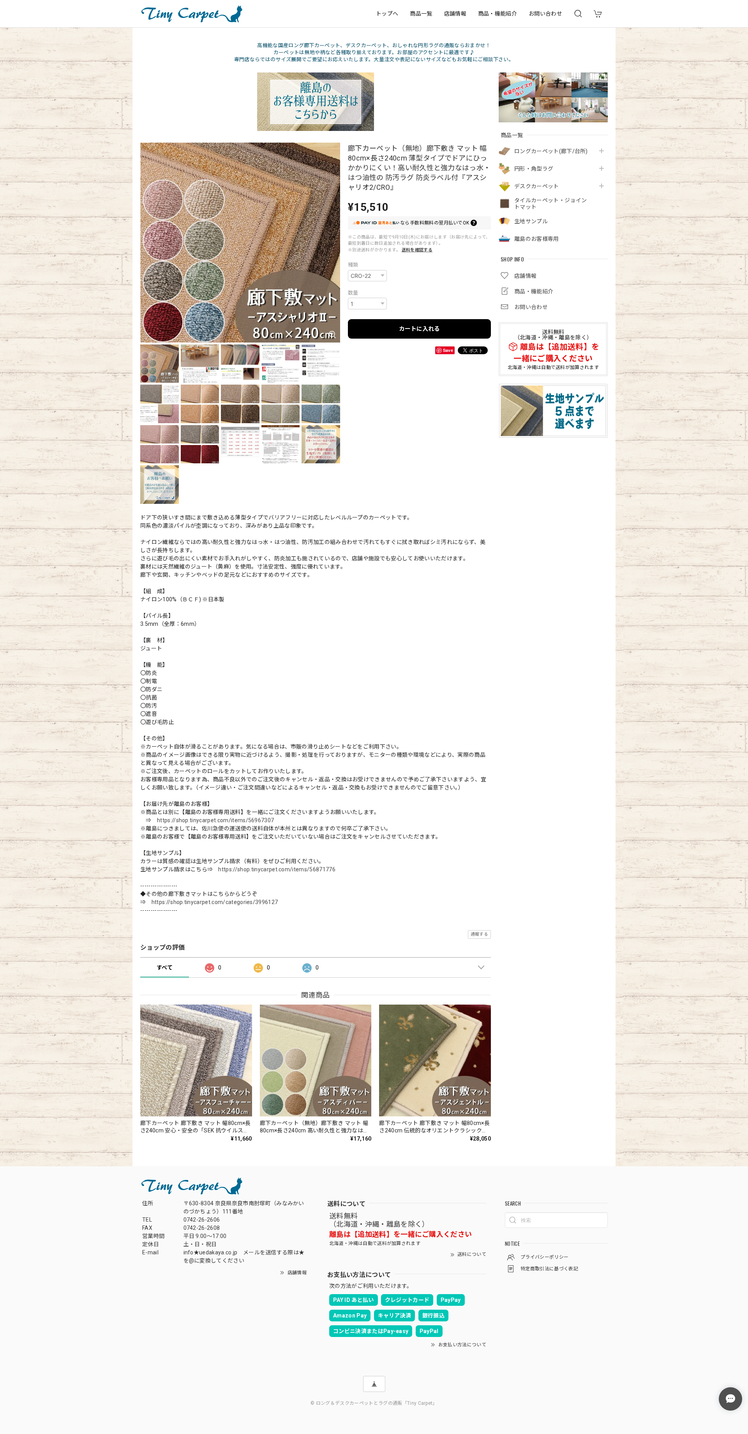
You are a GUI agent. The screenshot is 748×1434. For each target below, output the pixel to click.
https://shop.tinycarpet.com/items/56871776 (276, 869)
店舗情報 (455, 14)
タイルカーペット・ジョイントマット (550, 203)
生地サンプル (531, 221)
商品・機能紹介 (497, 14)
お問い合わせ (545, 14)
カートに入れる (419, 328)
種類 (353, 265)
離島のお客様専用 (536, 238)
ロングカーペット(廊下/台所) (551, 151)
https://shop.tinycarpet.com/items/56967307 (215, 820)
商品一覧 (421, 14)
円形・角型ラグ (533, 168)
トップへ (387, 14)
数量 (353, 293)
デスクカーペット (536, 186)
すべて (165, 967)
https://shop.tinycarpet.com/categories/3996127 (215, 902)
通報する (479, 934)
